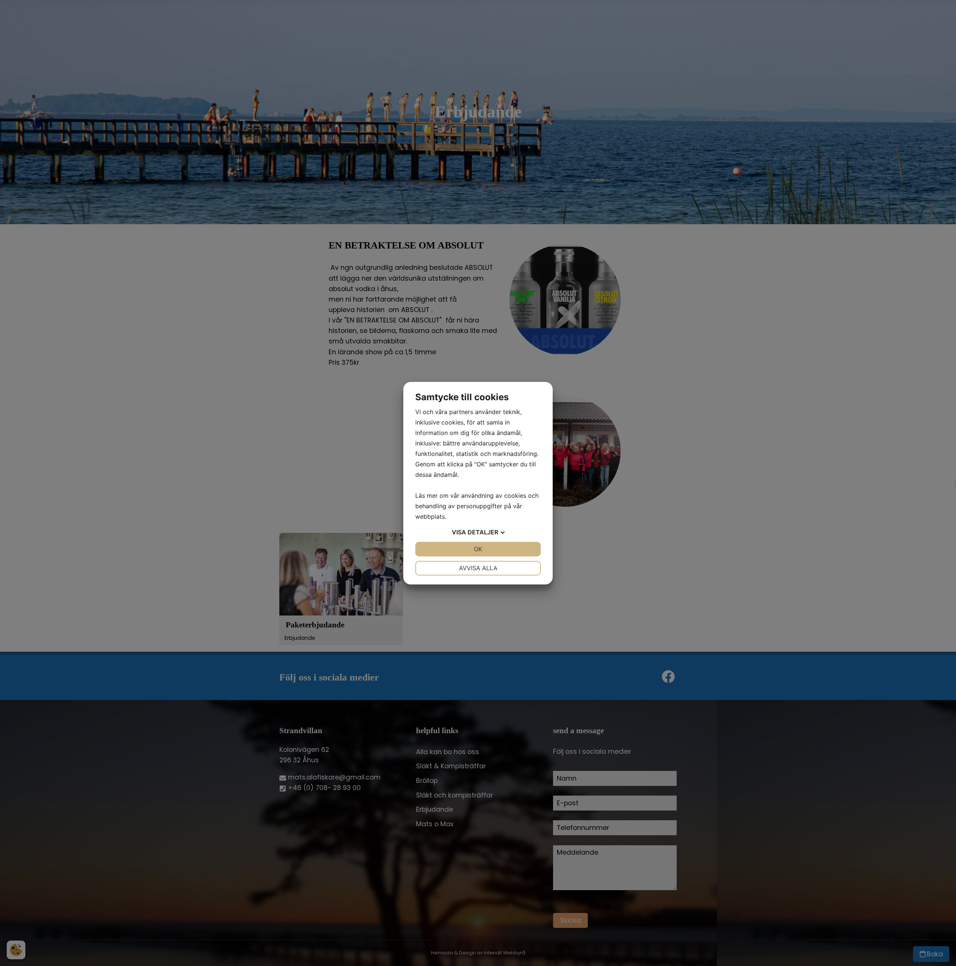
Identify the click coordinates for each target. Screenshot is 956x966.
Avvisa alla (478, 568)
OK (478, 549)
